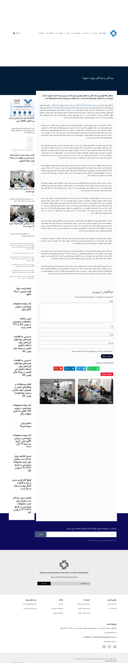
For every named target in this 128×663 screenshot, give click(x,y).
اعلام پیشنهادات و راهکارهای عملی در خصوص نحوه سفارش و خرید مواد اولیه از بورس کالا (21, 390)
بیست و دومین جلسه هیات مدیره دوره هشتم (21, 190)
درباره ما (94, 33)
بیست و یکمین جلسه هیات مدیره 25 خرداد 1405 (21, 225)
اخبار (67, 33)
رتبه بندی (86, 33)
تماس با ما (59, 33)
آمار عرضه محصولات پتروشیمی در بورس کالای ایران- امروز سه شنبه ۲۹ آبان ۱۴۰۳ (22, 441)
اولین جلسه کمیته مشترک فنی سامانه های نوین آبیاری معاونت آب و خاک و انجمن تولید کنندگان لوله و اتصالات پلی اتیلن (22, 259)
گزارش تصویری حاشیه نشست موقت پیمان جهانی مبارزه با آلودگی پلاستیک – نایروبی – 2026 (21, 277)
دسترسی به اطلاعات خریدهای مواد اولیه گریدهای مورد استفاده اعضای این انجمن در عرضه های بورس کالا (22, 368)
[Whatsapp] (114, 646)
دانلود (41, 33)
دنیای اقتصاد (55, 105)
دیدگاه (111, 301)
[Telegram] (109, 646)
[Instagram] (104, 646)
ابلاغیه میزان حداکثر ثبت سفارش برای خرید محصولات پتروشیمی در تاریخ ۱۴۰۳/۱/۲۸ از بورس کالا (22, 505)
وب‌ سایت (110, 343)
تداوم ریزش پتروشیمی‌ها (25, 425)
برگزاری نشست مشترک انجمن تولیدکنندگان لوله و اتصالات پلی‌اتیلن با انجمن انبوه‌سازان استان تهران (22, 271)
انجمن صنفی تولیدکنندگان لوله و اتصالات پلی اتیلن (85, 105)
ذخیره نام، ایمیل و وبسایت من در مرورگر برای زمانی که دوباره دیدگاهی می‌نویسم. (91, 351)
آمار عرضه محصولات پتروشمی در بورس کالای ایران (22, 306)
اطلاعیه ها (50, 33)
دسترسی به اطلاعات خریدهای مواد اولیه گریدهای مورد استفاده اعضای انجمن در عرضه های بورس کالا (22, 344)
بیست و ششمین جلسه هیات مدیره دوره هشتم (61, 402)
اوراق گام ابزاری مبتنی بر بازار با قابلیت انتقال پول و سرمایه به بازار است (21, 485)
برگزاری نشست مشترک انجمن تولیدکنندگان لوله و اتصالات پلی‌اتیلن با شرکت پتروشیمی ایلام (22, 265)
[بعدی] (78, 410)
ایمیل (111, 335)
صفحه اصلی (102, 33)
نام (112, 326)
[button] (93, 368)
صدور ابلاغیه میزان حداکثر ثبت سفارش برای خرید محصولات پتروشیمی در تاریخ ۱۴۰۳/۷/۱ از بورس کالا (22, 464)
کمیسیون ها (76, 33)
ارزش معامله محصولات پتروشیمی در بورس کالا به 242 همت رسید (22, 323)
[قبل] (74, 410)
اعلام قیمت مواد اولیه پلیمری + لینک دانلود (22, 291)
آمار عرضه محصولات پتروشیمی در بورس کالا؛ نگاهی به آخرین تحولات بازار (22, 410)
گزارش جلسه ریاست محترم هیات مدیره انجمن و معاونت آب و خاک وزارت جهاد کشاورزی (22, 158)
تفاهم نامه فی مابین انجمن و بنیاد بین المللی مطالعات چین (21, 120)
